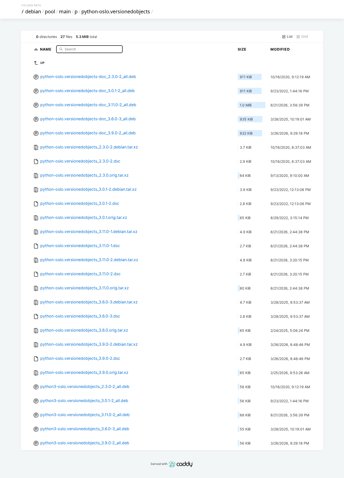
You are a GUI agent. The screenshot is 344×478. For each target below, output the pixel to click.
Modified (280, 49)
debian (33, 11)
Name (46, 49)
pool (50, 11)
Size (242, 49)
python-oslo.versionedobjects (115, 11)
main (65, 11)
